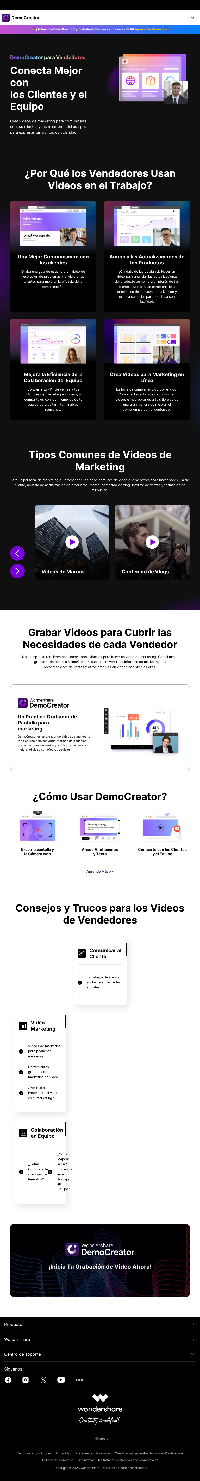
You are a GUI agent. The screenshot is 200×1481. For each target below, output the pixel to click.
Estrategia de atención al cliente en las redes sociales (104, 982)
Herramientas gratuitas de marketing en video (43, 1072)
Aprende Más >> (100, 871)
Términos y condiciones (34, 1453)
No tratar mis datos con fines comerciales (128, 1460)
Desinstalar (86, 1460)
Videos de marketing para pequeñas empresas (44, 1051)
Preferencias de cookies (93, 1453)
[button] (17, 554)
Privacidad (63, 1453)
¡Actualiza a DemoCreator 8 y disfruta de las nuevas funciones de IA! (100, 29)
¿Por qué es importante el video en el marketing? (43, 1093)
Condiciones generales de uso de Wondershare (149, 1453)
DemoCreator (78, 662)
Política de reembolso (57, 1460)
